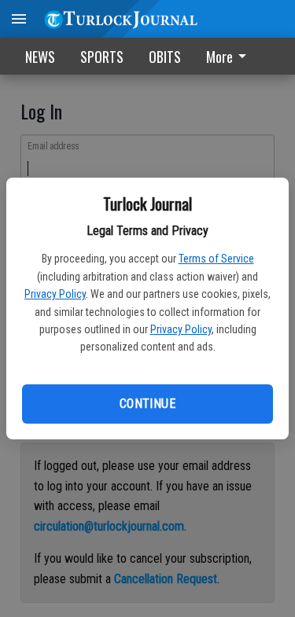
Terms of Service (216, 258)
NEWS (40, 56)
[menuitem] (230, 56)
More (219, 56)
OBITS (165, 56)
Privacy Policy (55, 294)
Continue (147, 403)
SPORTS (102, 56)
